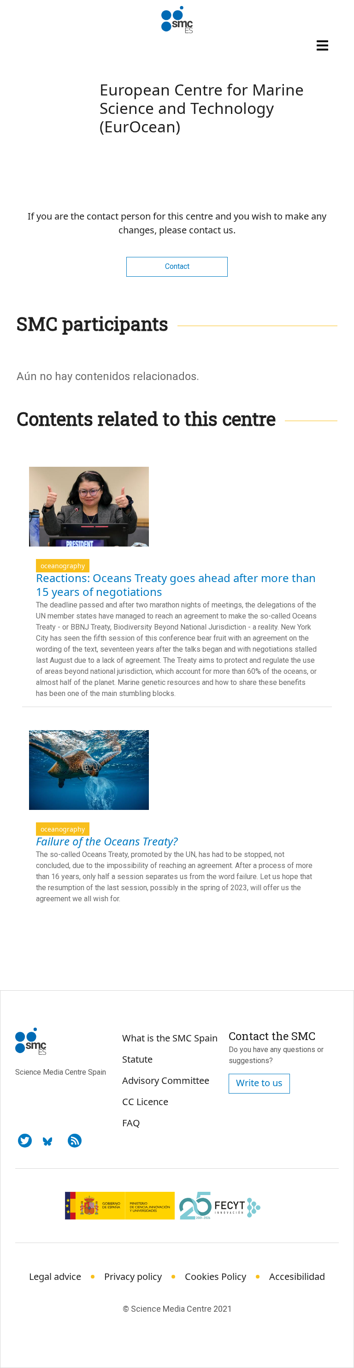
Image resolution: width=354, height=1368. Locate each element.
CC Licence (145, 1101)
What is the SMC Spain (170, 1038)
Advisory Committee (165, 1080)
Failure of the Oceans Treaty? (106, 841)
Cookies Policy (215, 1276)
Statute (137, 1059)
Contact (177, 266)
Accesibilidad (297, 1276)
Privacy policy (133, 1276)
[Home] (176, 20)
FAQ (131, 1123)
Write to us (259, 1083)
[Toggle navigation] (323, 45)
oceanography (63, 565)
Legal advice (55, 1276)
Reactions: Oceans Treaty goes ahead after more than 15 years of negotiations (176, 584)
